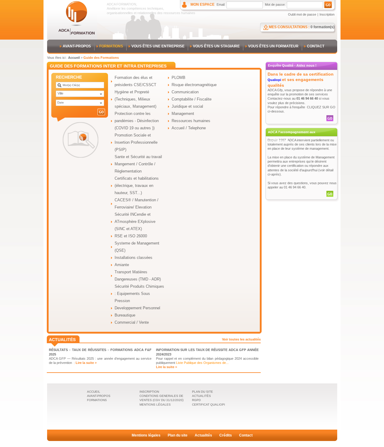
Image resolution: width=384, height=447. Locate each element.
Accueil (74, 57)
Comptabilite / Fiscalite (192, 99)
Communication (185, 92)
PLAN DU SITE (202, 391)
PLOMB (178, 77)
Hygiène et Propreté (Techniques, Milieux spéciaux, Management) (135, 99)
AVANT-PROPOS (77, 46)
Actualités (203, 435)
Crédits (225, 435)
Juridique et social (187, 106)
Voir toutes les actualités (241, 339)
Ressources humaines (191, 120)
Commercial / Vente (132, 322)
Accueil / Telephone (189, 128)
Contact (246, 435)
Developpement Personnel (137, 308)
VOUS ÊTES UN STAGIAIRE (216, 46)
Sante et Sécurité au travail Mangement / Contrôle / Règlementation (138, 163)
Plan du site (178, 435)
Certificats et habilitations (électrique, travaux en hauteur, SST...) (137, 185)
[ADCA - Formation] (76, 34)
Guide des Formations (101, 57)
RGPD (196, 400)
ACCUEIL (93, 391)
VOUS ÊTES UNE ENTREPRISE (157, 46)
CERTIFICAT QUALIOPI (208, 404)
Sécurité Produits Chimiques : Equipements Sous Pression (139, 293)
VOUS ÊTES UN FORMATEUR (273, 46)
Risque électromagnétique (194, 84)
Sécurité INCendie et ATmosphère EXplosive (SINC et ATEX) (135, 221)
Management (183, 113)
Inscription (327, 14)
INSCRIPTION (149, 391)
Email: (221, 4)
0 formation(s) (322, 27)
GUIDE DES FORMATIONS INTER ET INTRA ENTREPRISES (108, 66)
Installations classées (133, 257)
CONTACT (315, 46)
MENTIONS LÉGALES (155, 404)
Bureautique (125, 315)
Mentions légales (146, 435)
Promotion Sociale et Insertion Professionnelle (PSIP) (136, 142)
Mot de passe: (275, 4)
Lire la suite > (86, 362)
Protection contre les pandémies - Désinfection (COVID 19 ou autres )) (137, 120)
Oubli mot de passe (302, 14)
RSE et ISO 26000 (131, 236)
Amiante (122, 264)
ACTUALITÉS (201, 396)
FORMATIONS (111, 46)
